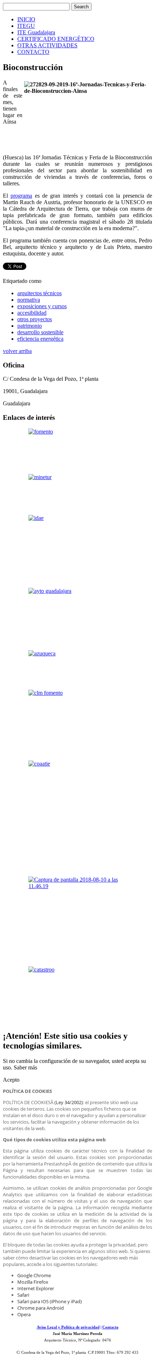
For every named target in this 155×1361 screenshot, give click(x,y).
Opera (24, 1314)
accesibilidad (31, 313)
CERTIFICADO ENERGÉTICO (55, 39)
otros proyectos (34, 319)
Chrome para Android (40, 1308)
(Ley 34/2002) (68, 1102)
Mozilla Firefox (32, 1282)
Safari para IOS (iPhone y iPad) (49, 1301)
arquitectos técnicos (39, 293)
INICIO (26, 19)
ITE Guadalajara (36, 32)
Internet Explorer (35, 1288)
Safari (23, 1295)
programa (21, 196)
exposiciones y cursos (42, 306)
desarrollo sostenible (40, 332)
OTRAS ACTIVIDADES (47, 45)
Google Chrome (34, 1275)
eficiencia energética (40, 339)
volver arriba (17, 351)
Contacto (110, 1327)
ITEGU (26, 26)
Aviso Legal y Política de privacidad (68, 1327)
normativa (28, 300)
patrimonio (29, 326)
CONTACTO (33, 52)
